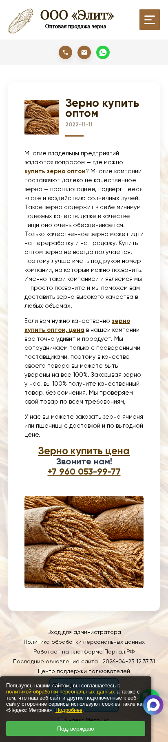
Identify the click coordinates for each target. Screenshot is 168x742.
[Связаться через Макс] (153, 705)
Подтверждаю (75, 728)
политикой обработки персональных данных (60, 692)
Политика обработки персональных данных (84, 641)
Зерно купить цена (84, 450)
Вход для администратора (84, 632)
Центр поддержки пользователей (84, 671)
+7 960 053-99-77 (84, 471)
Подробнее (68, 710)
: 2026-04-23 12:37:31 (127, 661)
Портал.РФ (119, 651)
